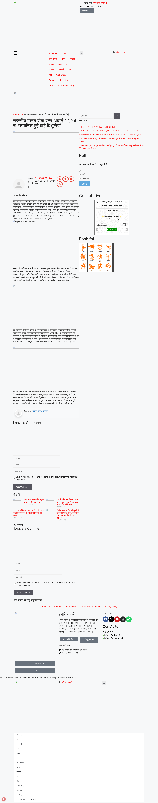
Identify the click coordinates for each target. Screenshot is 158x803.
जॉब (50, 75)
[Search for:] (96, 116)
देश (65, 53)
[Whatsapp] (129, 619)
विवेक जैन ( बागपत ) (41, 411)
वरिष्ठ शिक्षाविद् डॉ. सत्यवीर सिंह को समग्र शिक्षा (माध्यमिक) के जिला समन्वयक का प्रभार (28, 512)
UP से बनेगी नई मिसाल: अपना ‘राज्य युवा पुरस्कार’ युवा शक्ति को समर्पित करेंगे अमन (68, 502)
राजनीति (61, 69)
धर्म (70, 69)
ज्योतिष (51, 69)
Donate (52, 80)
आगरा (63, 59)
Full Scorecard (112, 229)
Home (16, 114)
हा (83, 171)
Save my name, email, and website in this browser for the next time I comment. (47, 478)
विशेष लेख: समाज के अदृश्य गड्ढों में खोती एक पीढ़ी (34, 500)
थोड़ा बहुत (85, 178)
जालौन (72, 59)
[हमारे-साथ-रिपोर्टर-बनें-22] (79, 94)
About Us (45, 606)
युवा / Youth (63, 64)
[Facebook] (105, 619)
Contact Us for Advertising (61, 85)
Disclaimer (71, 606)
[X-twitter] (111, 619)
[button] (81, 53)
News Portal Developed (48, 678)
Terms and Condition (90, 606)
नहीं (83, 174)
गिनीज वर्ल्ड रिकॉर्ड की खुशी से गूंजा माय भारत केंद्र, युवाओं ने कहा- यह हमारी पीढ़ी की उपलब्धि (68, 514)
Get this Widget (112, 232)
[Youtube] (117, 619)
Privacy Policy (110, 606)
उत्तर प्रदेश (53, 59)
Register (64, 80)
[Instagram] (123, 619)
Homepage (54, 53)
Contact (58, 606)
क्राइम (51, 64)
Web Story (61, 75)
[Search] (117, 116)
